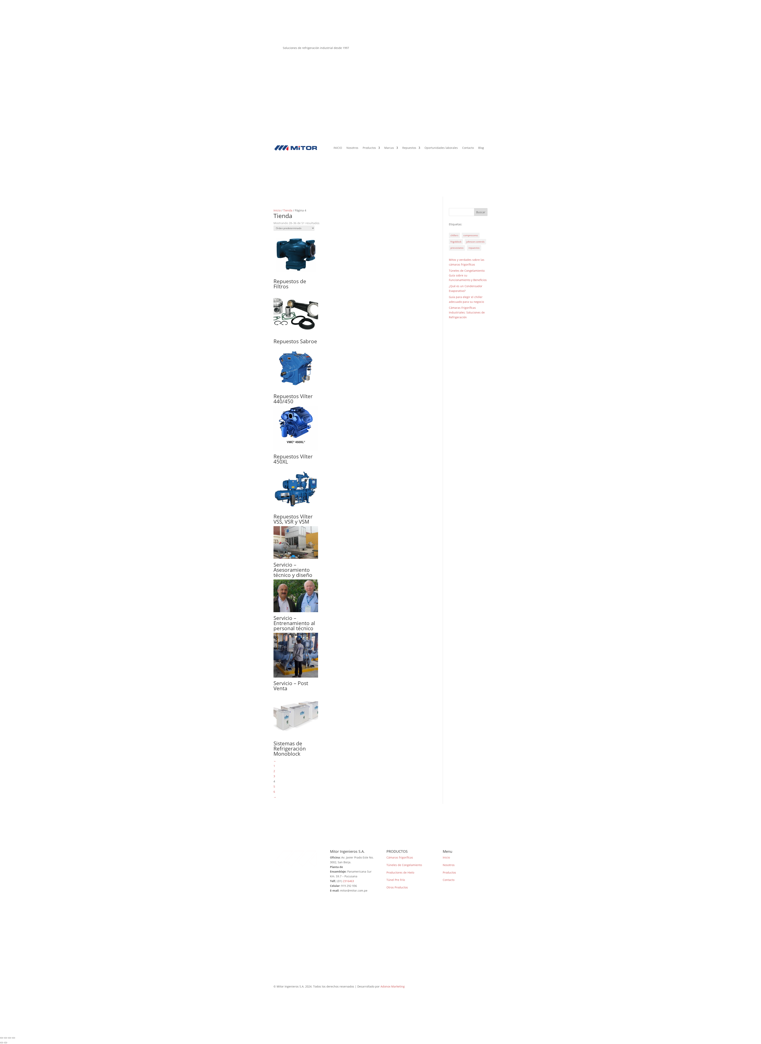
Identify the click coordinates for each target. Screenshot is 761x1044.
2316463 (348, 881)
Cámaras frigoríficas (399, 857)
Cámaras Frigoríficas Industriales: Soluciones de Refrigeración (467, 312)
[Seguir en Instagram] (468, 49)
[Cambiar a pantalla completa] (5, 1037)
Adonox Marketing (392, 986)
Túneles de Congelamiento (404, 865)
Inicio (277, 210)
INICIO (338, 148)
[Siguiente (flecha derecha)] (5, 1042)
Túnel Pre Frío (395, 880)
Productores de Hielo (400, 872)
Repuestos (409, 148)
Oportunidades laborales (441, 148)
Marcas (389, 148)
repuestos (474, 248)
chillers (454, 235)
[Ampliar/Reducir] (1, 1037)
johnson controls (475, 241)
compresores (470, 235)
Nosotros (352, 148)
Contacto (468, 148)
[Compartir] (9, 1037)
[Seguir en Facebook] (460, 49)
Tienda (287, 210)
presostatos (457, 248)
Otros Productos (397, 887)
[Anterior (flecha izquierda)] (1, 1042)
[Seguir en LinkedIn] (484, 49)
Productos (369, 148)
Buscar (480, 212)
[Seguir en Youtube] (476, 49)
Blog (481, 148)
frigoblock (455, 241)
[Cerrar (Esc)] (13, 1037)
